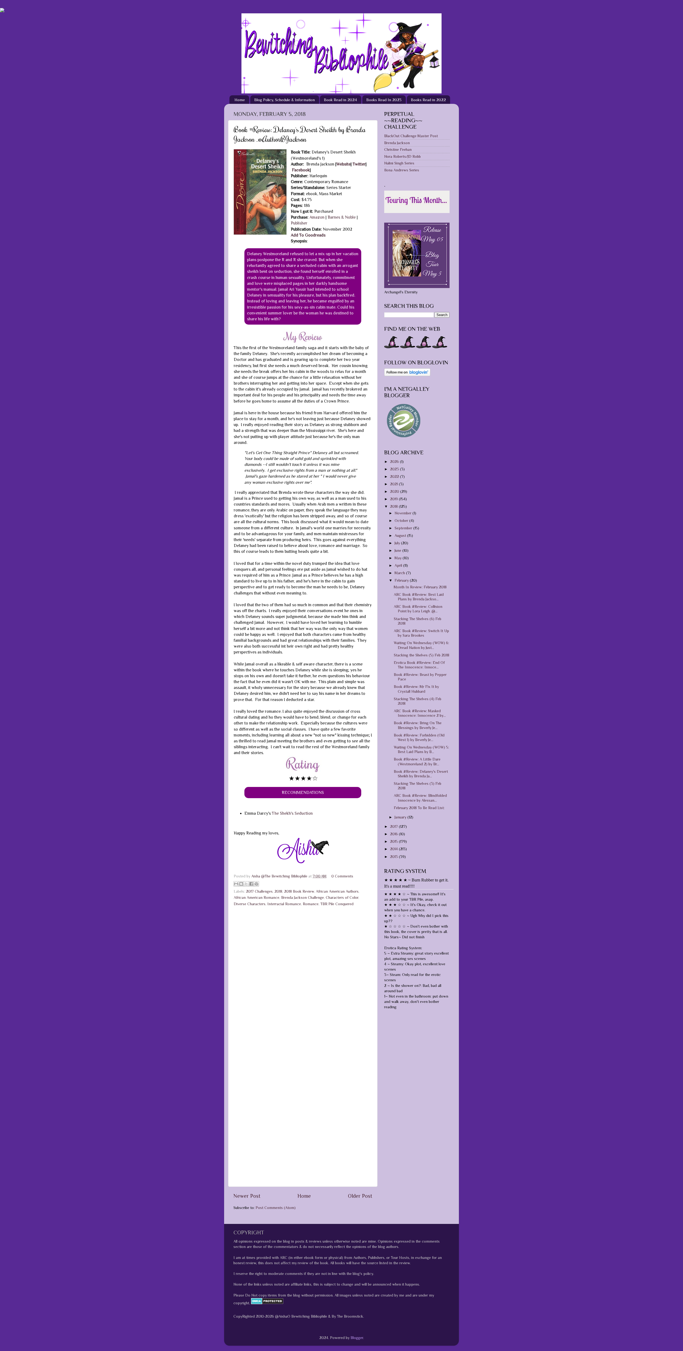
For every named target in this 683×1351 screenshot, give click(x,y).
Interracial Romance (284, 904)
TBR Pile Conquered (337, 904)
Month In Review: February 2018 (420, 587)
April (399, 565)
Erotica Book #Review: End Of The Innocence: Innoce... (419, 664)
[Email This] (236, 884)
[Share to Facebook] (251, 884)
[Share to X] (246, 884)
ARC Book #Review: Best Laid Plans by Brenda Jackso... (419, 596)
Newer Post (246, 1196)
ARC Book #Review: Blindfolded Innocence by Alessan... (420, 797)
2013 (394, 856)
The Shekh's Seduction (293, 813)
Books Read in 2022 (428, 99)
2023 (395, 469)
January (401, 817)
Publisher (299, 223)
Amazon (317, 217)
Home (240, 99)
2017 (394, 826)
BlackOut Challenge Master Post (411, 136)
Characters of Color (342, 897)
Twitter (359, 164)
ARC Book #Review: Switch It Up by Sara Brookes (421, 633)
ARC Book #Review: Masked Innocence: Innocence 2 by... (420, 713)
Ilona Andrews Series (401, 170)
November (403, 513)
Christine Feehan (398, 149)
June (398, 550)
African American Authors (337, 891)
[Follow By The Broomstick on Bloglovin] (407, 375)
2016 (394, 834)
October (402, 520)
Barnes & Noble (342, 217)
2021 (394, 484)
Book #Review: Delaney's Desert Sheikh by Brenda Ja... (421, 773)
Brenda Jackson (397, 143)
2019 (394, 499)
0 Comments (342, 876)
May (399, 558)
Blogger (357, 1338)
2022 (395, 476)
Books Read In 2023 (384, 99)
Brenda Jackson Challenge (302, 897)
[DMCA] (266, 1303)
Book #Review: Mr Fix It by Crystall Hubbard (416, 688)
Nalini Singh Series (399, 163)
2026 (395, 461)
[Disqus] (303, 976)
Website (343, 164)
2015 (394, 841)
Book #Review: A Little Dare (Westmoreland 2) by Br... (417, 761)
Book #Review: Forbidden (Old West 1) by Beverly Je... (419, 737)
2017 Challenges (259, 891)
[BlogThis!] (241, 884)
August (401, 535)
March (400, 573)
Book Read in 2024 (340, 99)
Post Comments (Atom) (276, 1208)
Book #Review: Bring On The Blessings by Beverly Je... (418, 725)
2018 (278, 891)
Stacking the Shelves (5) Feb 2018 (421, 655)
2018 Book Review (299, 891)
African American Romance (256, 897)
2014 (394, 849)
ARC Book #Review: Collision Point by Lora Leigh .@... (418, 608)
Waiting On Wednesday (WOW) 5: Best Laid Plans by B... (421, 749)
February (402, 580)
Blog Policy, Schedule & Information (284, 99)
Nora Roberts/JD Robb (402, 156)
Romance (311, 904)
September (404, 528)
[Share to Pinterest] (256, 884)
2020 (395, 491)
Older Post (360, 1196)
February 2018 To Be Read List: (419, 808)
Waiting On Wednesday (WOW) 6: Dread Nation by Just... (421, 645)
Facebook (301, 170)
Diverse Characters (249, 904)
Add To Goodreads (308, 235)
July (398, 543)
